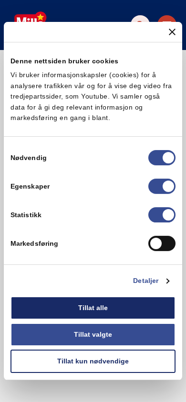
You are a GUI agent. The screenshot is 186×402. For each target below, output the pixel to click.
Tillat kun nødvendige (93, 361)
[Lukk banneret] (172, 32)
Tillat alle (93, 308)
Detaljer (145, 281)
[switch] (162, 186)
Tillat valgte (93, 334)
